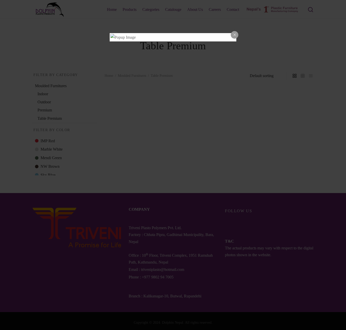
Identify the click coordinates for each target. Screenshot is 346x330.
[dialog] (173, 37)
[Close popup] (234, 35)
